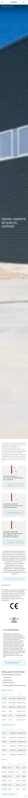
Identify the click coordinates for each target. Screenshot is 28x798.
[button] (2, 2)
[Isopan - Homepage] (14, 2)
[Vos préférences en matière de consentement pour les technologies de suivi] (25, 796)
